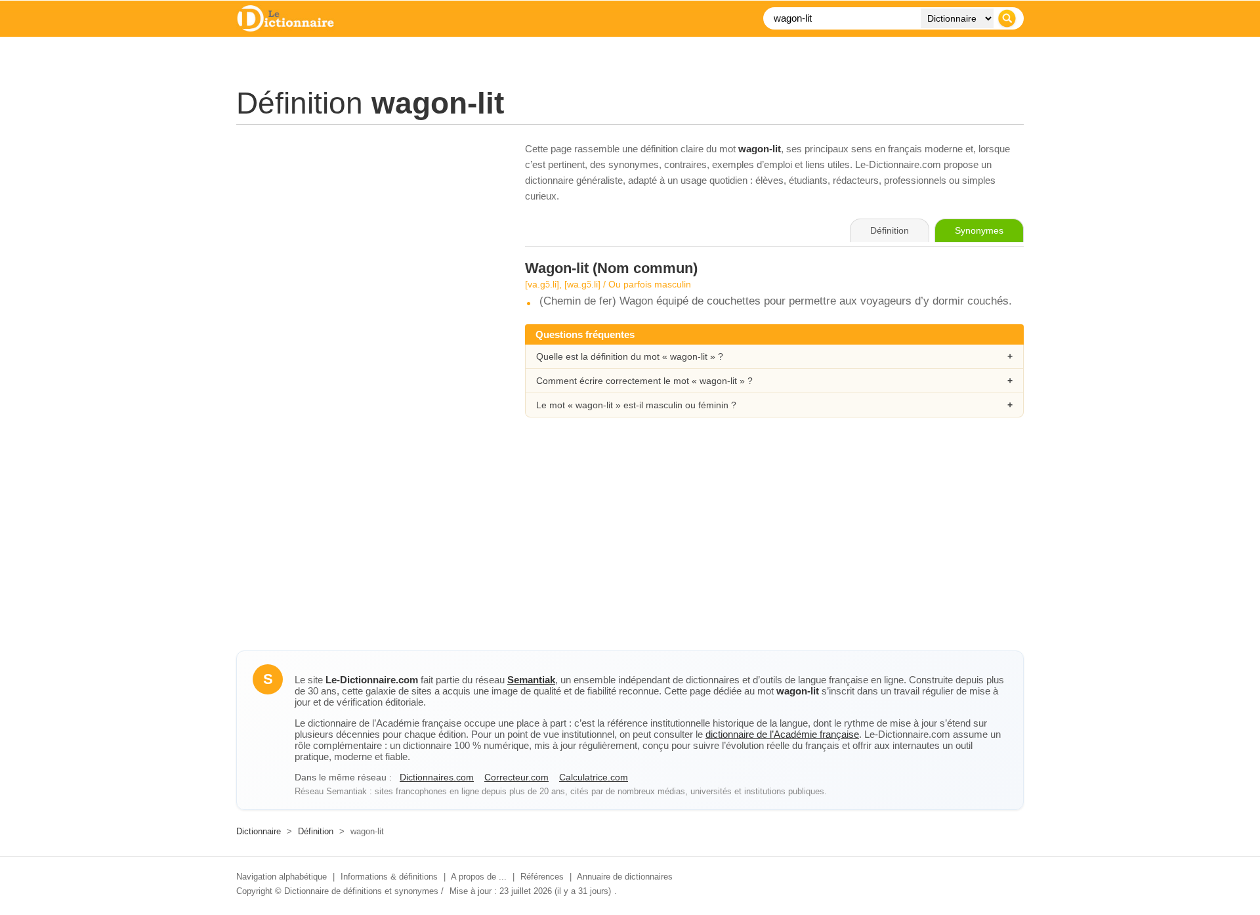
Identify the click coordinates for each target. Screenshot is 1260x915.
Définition (315, 831)
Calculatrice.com (593, 777)
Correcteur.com (516, 777)
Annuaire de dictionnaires (625, 877)
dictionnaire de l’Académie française (782, 734)
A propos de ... (479, 877)
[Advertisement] (367, 233)
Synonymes (979, 230)
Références (542, 877)
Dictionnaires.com (437, 777)
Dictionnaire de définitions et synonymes (361, 891)
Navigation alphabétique (281, 877)
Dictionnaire (258, 831)
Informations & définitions (389, 877)
